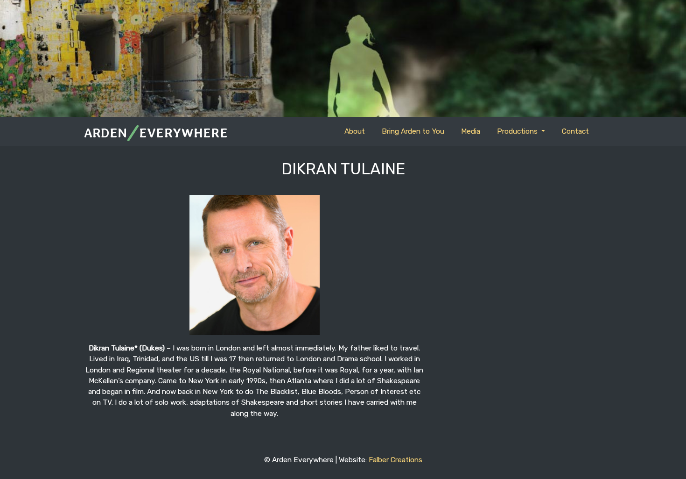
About (354, 131)
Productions (518, 131)
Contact (575, 131)
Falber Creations (395, 459)
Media (470, 131)
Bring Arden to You (413, 131)
